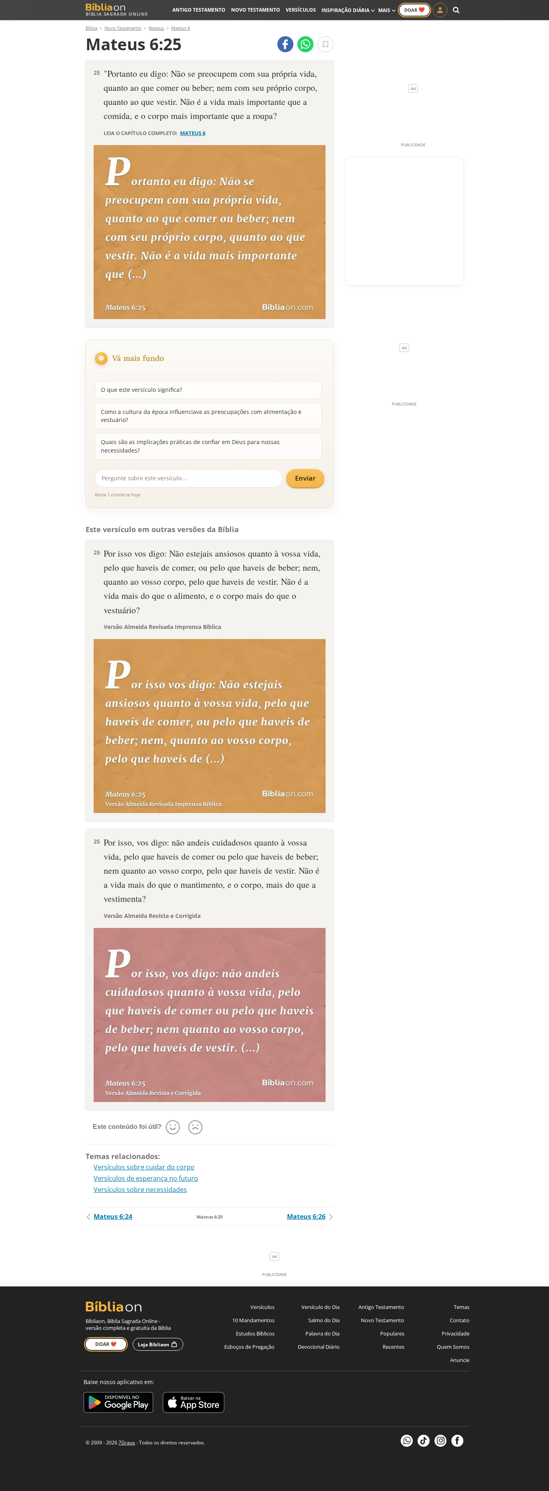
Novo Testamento (255, 9)
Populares (392, 1333)
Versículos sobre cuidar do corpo (144, 1167)
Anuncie (459, 1360)
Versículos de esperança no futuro (146, 1178)
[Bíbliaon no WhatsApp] (407, 1441)
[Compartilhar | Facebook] (285, 44)
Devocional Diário (319, 1346)
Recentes (393, 1346)
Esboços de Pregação (249, 1346)
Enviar (305, 478)
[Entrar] (440, 10)
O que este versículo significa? (141, 389)
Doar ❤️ (106, 1344)
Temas (461, 1307)
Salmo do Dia (324, 1320)
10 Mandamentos (253, 1320)
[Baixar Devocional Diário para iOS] (193, 1403)
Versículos (301, 9)
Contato (459, 1320)
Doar (414, 9)
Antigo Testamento (198, 9)
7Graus (127, 1442)
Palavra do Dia (322, 1333)
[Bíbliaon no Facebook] (457, 1441)
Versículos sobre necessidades (140, 1189)
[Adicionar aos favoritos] (326, 44)
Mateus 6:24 (113, 1216)
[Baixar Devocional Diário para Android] (118, 1403)
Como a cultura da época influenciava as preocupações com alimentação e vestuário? (201, 416)
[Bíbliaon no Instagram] (440, 1441)
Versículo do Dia (320, 1307)
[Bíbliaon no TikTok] (424, 1441)
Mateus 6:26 (306, 1216)
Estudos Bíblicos (255, 1333)
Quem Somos (453, 1346)
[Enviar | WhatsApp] (305, 44)
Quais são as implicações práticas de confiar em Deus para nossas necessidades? (190, 446)
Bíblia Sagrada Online (117, 14)
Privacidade (455, 1333)
